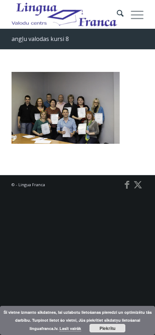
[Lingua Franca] (64, 14)
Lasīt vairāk (70, 328)
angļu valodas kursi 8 (40, 39)
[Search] (117, 14)
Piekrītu (107, 328)
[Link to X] (138, 184)
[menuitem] (117, 14)
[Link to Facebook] (127, 184)
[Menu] (133, 14)
